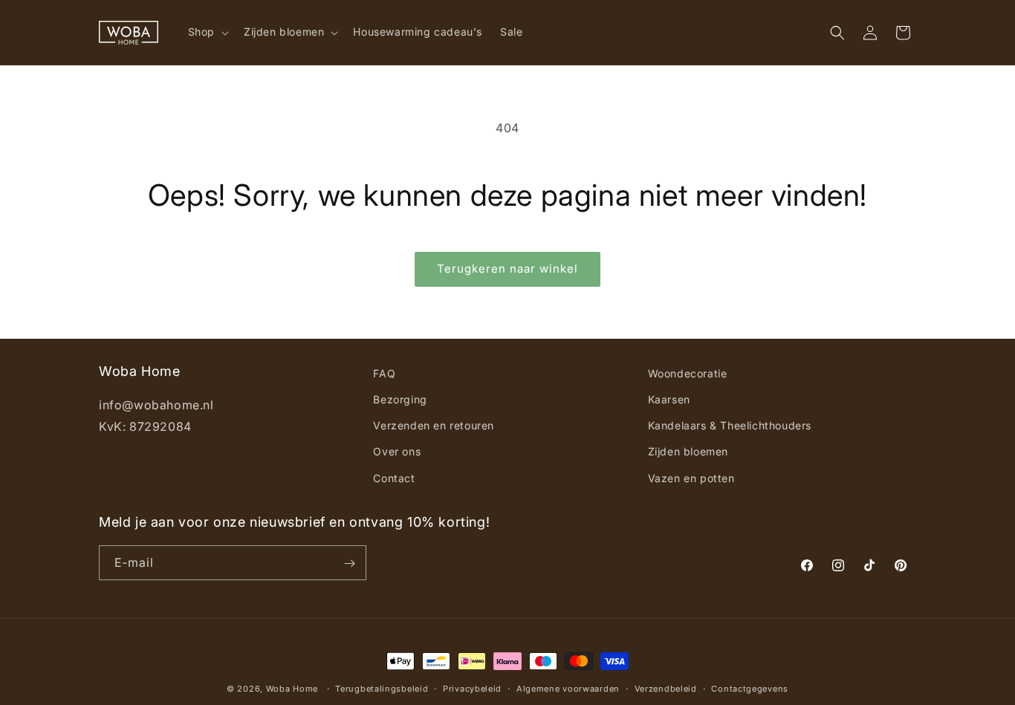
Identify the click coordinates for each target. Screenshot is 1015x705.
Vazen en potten (691, 478)
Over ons (397, 452)
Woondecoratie (687, 373)
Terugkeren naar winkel (507, 268)
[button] (207, 32)
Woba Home (292, 688)
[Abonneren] (349, 563)
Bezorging (400, 399)
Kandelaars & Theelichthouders (729, 426)
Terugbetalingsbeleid (381, 688)
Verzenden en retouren (433, 426)
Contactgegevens (749, 688)
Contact (394, 478)
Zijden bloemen (688, 452)
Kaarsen (669, 399)
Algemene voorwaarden (568, 688)
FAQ (384, 373)
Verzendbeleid (666, 688)
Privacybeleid (472, 688)
